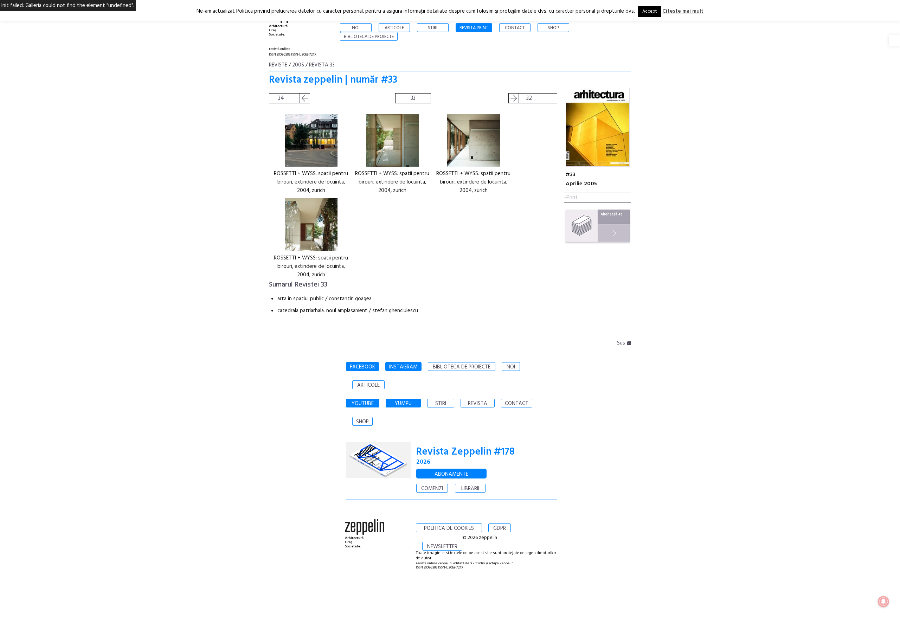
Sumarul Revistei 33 (298, 284)
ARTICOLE (368, 385)
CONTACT (516, 403)
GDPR (499, 528)
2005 (298, 65)
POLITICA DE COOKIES (449, 528)
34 (281, 98)
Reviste (278, 65)
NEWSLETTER (442, 546)
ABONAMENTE (451, 474)
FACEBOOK (362, 367)
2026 (423, 462)
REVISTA (477, 403)
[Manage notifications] (883, 601)
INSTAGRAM (403, 367)
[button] (894, 40)
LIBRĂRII (470, 488)
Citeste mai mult (682, 11)
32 (529, 98)
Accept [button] (649, 11)
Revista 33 (322, 65)
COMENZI (432, 488)
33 (413, 98)
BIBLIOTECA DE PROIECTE (461, 367)
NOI (511, 367)
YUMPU (403, 403)
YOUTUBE (363, 403)
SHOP (362, 422)
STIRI (440, 403)
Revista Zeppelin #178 (465, 452)
